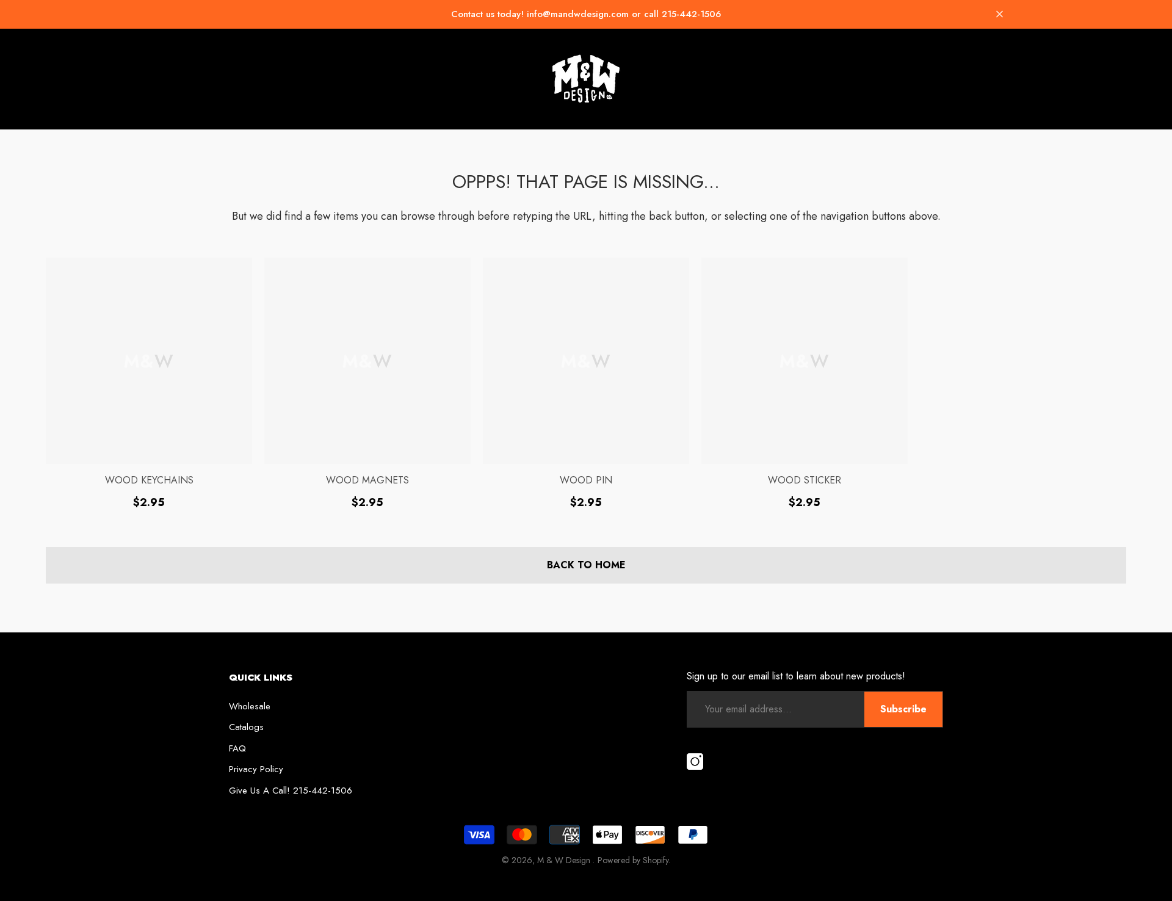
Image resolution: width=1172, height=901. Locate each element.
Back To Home (586, 565)
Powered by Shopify (633, 860)
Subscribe (903, 709)
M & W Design (565, 860)
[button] (999, 14)
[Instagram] (695, 762)
